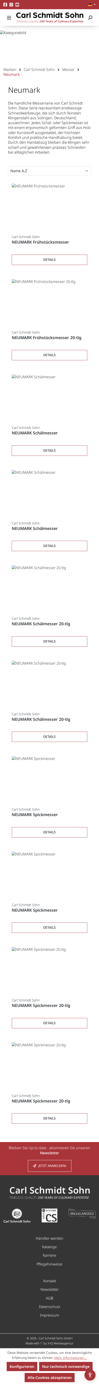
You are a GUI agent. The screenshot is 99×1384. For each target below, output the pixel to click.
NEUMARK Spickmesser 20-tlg (41, 1005)
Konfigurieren (22, 1366)
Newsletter (50, 1289)
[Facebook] (5, 4)
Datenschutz (49, 1306)
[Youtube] (17, 4)
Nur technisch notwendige (66, 1366)
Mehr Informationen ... (70, 1357)
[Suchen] (90, 17)
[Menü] (9, 17)
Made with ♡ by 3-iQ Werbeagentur (49, 1343)
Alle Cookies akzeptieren (50, 1377)
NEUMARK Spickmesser (35, 814)
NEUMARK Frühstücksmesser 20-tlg (47, 337)
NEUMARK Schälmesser (35, 433)
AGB (49, 1298)
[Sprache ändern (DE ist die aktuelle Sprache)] (92, 5)
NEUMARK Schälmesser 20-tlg (41, 623)
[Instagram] (11, 4)
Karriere (49, 1255)
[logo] (49, 1192)
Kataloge (49, 1246)
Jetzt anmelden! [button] (52, 1165)
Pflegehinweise (49, 1264)
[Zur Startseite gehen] (49, 17)
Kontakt (49, 1280)
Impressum (49, 1315)
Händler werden (49, 1238)
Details (49, 259)
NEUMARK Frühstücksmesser (40, 242)
